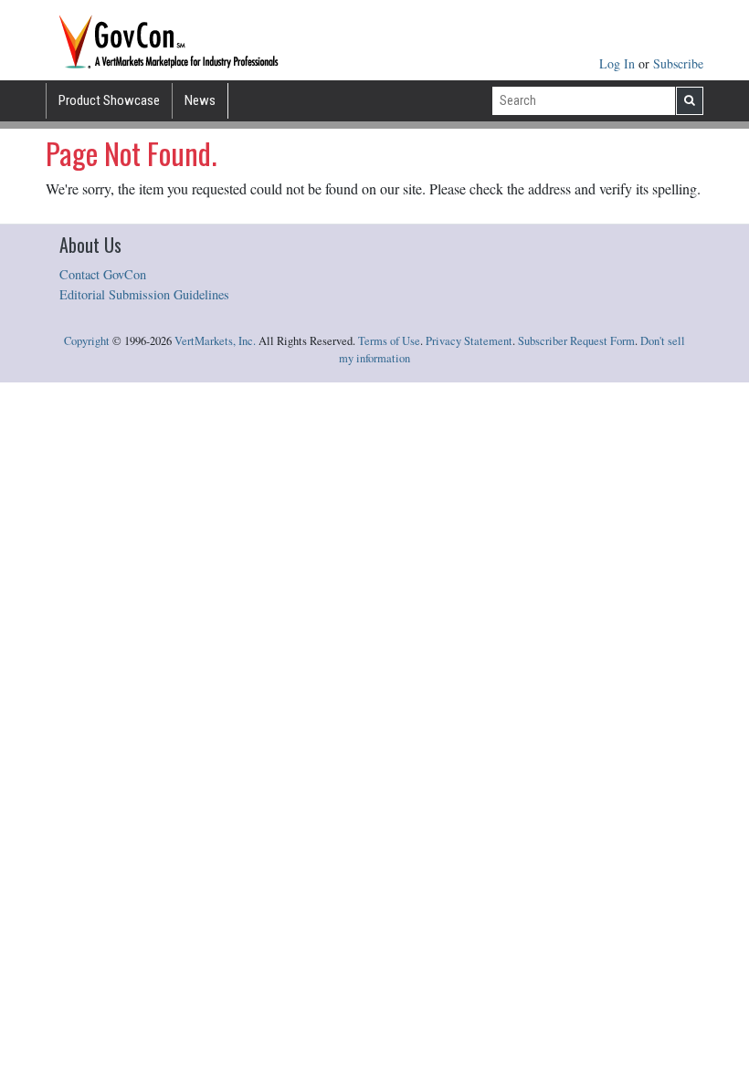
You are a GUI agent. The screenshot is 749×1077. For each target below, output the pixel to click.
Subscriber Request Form (576, 341)
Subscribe (678, 63)
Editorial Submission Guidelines (144, 294)
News (200, 100)
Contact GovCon (102, 274)
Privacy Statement (469, 341)
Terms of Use (389, 341)
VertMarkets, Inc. (215, 341)
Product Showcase (109, 100)
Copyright (87, 341)
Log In (618, 63)
